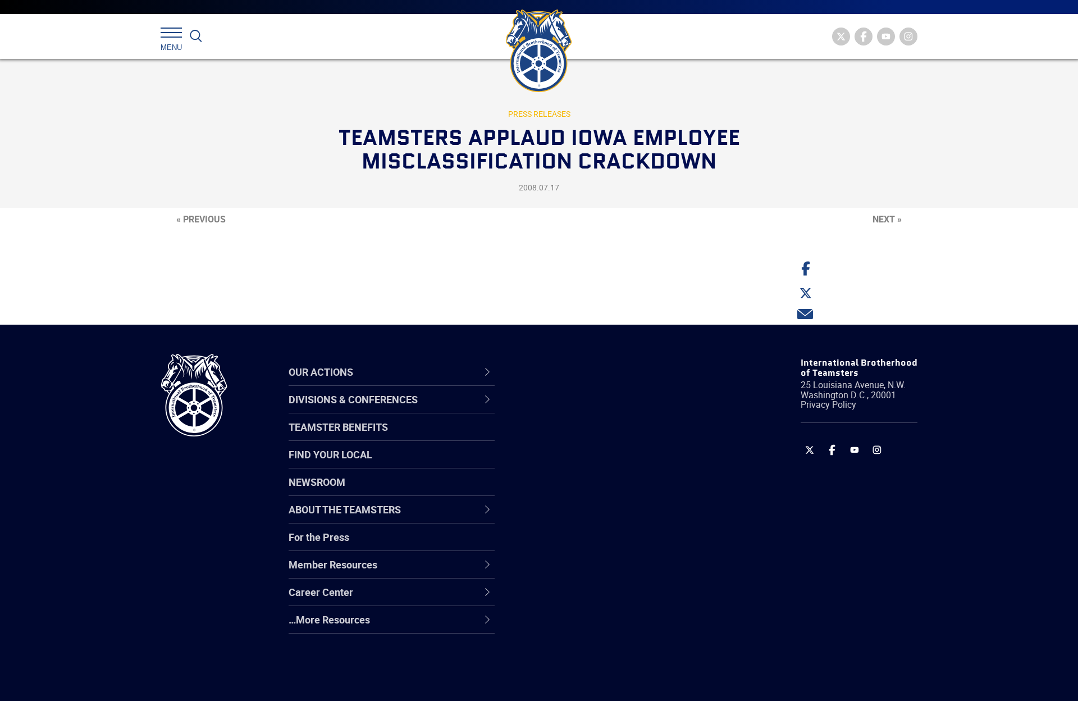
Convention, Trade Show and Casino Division (614, 545)
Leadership (559, 437)
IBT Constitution (570, 518)
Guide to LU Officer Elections (597, 545)
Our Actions (566, 372)
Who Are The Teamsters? (591, 410)
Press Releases (539, 113)
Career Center (572, 372)
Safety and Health (574, 464)
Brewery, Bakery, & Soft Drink (598, 464)
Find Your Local (330, 454)
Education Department (584, 437)
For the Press (319, 537)
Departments (563, 491)
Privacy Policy (828, 404)
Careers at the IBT (574, 437)
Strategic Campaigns (581, 437)
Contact (551, 410)
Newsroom (317, 482)
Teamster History (573, 464)
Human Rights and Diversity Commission (595, 653)
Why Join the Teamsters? (591, 410)
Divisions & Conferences (598, 372)
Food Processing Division (589, 599)
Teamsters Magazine (581, 437)
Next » (887, 219)
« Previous (201, 219)
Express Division (570, 572)
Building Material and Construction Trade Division (610, 491)
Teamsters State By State (591, 410)
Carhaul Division (570, 518)
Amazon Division (571, 437)
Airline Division (566, 410)
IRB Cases (556, 545)
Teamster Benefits (338, 427)
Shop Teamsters (571, 464)
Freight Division (568, 626)
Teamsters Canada (577, 491)
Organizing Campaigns (584, 410)
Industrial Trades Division (590, 680)
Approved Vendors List (584, 518)
